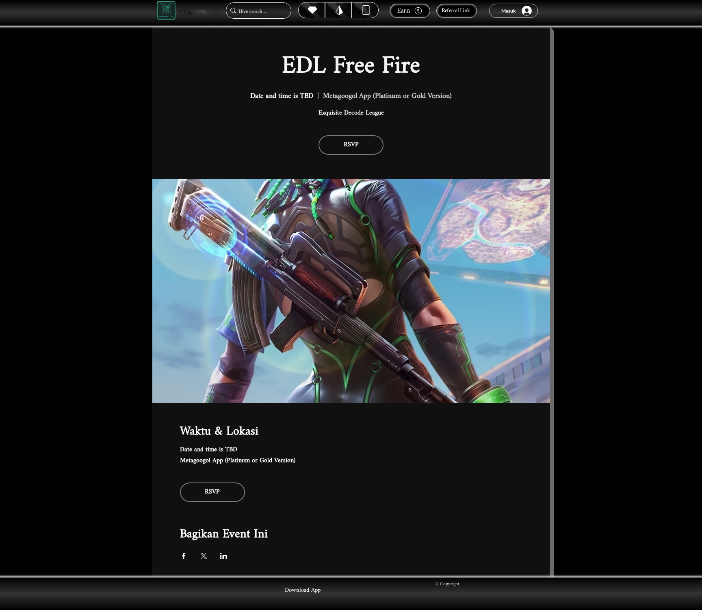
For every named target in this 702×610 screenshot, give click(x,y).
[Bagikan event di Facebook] (184, 556)
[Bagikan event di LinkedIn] (224, 556)
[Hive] (311, 10)
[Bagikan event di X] (204, 556)
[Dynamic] (365, 10)
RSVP (351, 144)
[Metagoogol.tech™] (166, 10)
